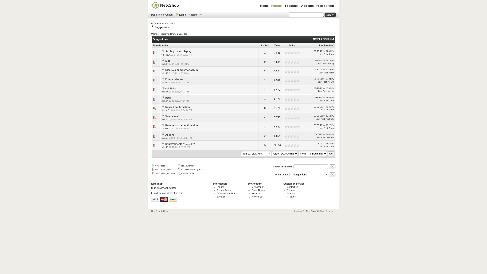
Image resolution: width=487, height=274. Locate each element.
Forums (276, 5)
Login (182, 14)
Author (165, 45)
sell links (170, 88)
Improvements (173, 144)
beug (168, 97)
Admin (331, 54)
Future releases (174, 79)
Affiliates (291, 196)
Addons (169, 134)
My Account (257, 187)
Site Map (291, 193)
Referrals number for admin (181, 69)
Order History (258, 190)
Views (277, 45)
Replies (265, 45)
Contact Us (292, 187)
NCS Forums (158, 23)
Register (193, 14)
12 (265, 145)
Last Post (324, 45)
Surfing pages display (178, 51)
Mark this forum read (323, 39)
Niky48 (165, 73)
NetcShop (311, 211)
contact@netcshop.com (171, 193)
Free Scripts (325, 5)
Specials (220, 196)
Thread (156, 45)
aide (167, 60)
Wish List (256, 193)
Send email (172, 116)
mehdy (165, 64)
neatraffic (166, 110)
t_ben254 (166, 55)
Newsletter (257, 196)
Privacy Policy (223, 190)
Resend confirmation (177, 107)
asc (331, 45)
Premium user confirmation (181, 125)
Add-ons (307, 5)
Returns (291, 190)
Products (291, 5)
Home (264, 5)
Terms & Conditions (226, 193)
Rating (292, 45)
